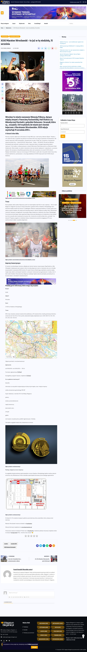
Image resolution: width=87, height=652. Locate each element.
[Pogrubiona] (9, 586)
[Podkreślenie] (13, 586)
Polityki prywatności (33, 644)
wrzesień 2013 (14, 532)
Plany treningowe (5, 12)
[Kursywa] (11, 586)
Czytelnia (44, 616)
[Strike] (15, 586)
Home (2, 17)
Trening (57, 624)
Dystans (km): (64, 75)
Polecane (58, 620)
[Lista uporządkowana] (17, 586)
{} (26, 586)
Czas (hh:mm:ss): (65, 81)
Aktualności (58, 612)
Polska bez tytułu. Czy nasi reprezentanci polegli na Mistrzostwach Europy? (72, 40)
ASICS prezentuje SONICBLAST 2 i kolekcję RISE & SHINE (72, 35)
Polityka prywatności (29, 622)
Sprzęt (13, 12)
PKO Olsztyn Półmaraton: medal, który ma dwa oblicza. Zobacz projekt (71, 144)
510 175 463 (5, 623)
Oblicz (63, 88)
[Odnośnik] (25, 586)
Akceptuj (34, 647)
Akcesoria (44, 612)
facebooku (29, 512)
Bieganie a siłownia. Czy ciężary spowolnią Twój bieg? (71, 52)
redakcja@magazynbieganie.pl (9, 626)
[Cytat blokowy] (21, 586)
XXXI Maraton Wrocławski (9, 536)
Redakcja (26, 616)
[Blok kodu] (23, 586)
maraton (6, 532)
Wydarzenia (22, 12)
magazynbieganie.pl (69, 638)
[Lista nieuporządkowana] (19, 586)
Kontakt (46, 12)
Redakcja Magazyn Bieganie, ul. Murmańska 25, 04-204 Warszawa (9, 620)
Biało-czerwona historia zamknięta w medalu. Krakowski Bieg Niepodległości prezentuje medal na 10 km (72, 57)
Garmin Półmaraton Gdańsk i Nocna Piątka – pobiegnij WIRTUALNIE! (70, 44)
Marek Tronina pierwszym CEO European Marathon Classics (72, 48)
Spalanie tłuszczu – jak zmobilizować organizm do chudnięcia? (24, 2)
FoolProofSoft (83, 638)
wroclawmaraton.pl (27, 516)
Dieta (29, 12)
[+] (28, 586)
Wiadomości (44, 628)
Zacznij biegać (37, 12)
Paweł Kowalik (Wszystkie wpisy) (22, 558)
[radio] (25, 525)
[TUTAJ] (19, 361)
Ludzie (43, 620)
